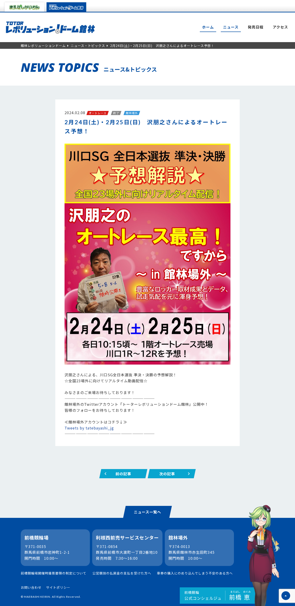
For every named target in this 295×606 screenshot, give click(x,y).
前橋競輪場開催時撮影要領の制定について (53, 573)
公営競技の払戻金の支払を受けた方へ (121, 573)
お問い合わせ (31, 587)
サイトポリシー (58, 587)
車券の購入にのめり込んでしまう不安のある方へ (195, 573)
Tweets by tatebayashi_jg (89, 428)
